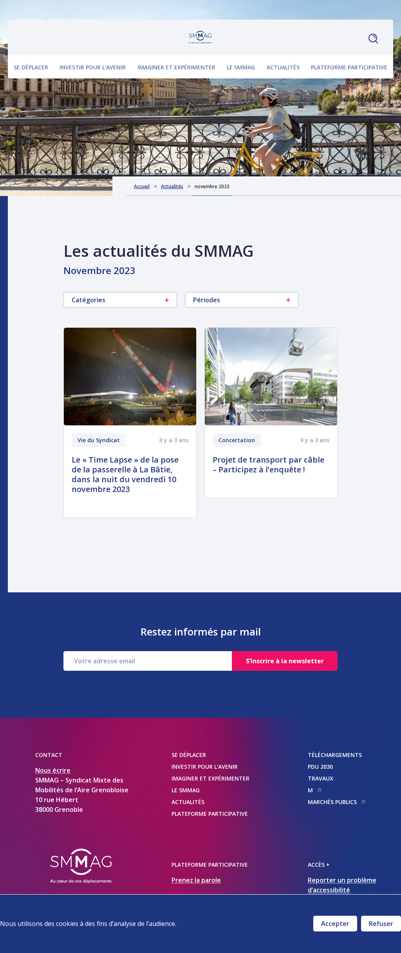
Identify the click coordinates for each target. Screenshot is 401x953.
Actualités (283, 67)
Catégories (88, 300)
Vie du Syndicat (99, 440)
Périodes (206, 300)
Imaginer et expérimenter (176, 67)
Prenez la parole (196, 880)
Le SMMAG (241, 67)
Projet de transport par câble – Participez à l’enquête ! (268, 464)
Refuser (381, 923)
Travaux (320, 778)
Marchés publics (332, 802)
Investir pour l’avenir (93, 67)
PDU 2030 (320, 766)
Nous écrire (52, 770)
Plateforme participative (349, 67)
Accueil (142, 186)
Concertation (237, 440)
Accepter (335, 923)
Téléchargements (335, 755)
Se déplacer (31, 67)
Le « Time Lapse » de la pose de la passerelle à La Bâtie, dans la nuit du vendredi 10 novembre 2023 (125, 474)
